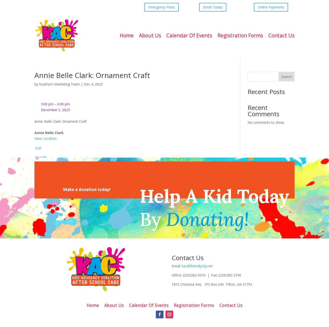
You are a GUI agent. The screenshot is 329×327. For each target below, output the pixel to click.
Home (127, 35)
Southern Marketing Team (59, 84)
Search (286, 76)
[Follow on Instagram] (169, 314)
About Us (150, 35)
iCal (38, 148)
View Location (45, 138)
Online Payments (271, 7)
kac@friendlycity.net (197, 266)
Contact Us (281, 35)
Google (41, 157)
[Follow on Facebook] (160, 314)
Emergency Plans (161, 7)
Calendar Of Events (189, 35)
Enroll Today (213, 7)
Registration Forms (240, 35)
